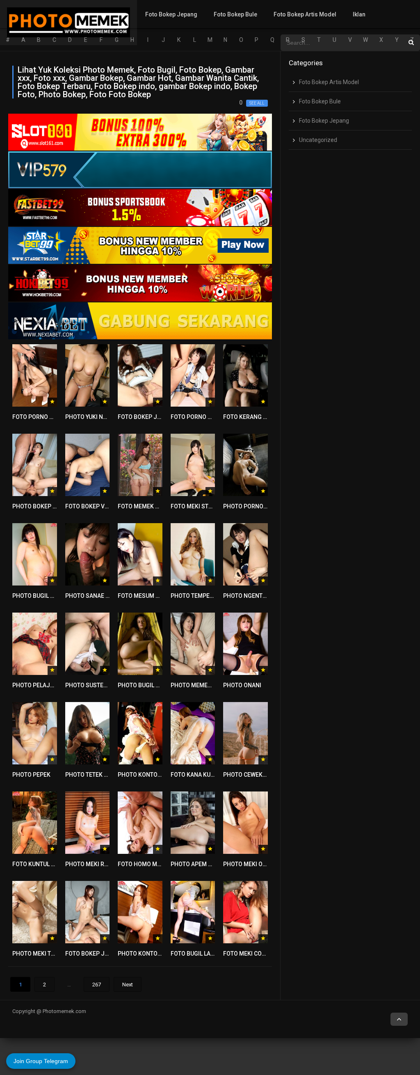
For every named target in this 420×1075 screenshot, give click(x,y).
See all (257, 103)
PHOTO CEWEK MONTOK (255, 774)
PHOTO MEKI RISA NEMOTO (101, 864)
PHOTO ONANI (242, 685)
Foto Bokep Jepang (171, 14)
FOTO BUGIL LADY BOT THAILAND (214, 953)
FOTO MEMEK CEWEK (146, 506)
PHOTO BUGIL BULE (143, 685)
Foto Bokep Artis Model (305, 14)
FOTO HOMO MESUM (145, 864)
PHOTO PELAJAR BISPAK (45, 685)
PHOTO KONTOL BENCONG (153, 953)
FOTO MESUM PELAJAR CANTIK (159, 595)
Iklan (359, 14)
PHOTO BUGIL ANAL (38, 595)
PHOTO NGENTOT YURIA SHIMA (264, 595)
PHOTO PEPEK (31, 774)
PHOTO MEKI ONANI (249, 864)
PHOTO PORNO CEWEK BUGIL (262, 506)
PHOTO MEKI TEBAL (38, 953)
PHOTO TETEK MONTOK (96, 774)
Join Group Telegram (41, 1061)
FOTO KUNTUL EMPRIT (41, 864)
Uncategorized (318, 140)
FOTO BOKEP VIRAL (90, 506)
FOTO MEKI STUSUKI (198, 506)
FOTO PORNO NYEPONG (44, 417)
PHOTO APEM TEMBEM (201, 864)
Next (127, 984)
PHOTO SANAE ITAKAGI (96, 595)
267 (96, 984)
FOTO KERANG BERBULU (255, 417)
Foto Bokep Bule (235, 14)
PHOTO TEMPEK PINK (199, 595)
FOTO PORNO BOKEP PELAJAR (211, 417)
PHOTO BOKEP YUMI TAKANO (50, 506)
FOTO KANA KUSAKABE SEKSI (210, 774)
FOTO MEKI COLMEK (249, 953)
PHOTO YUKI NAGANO (94, 417)
